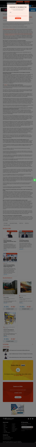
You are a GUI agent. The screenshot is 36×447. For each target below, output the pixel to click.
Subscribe (18, 18)
